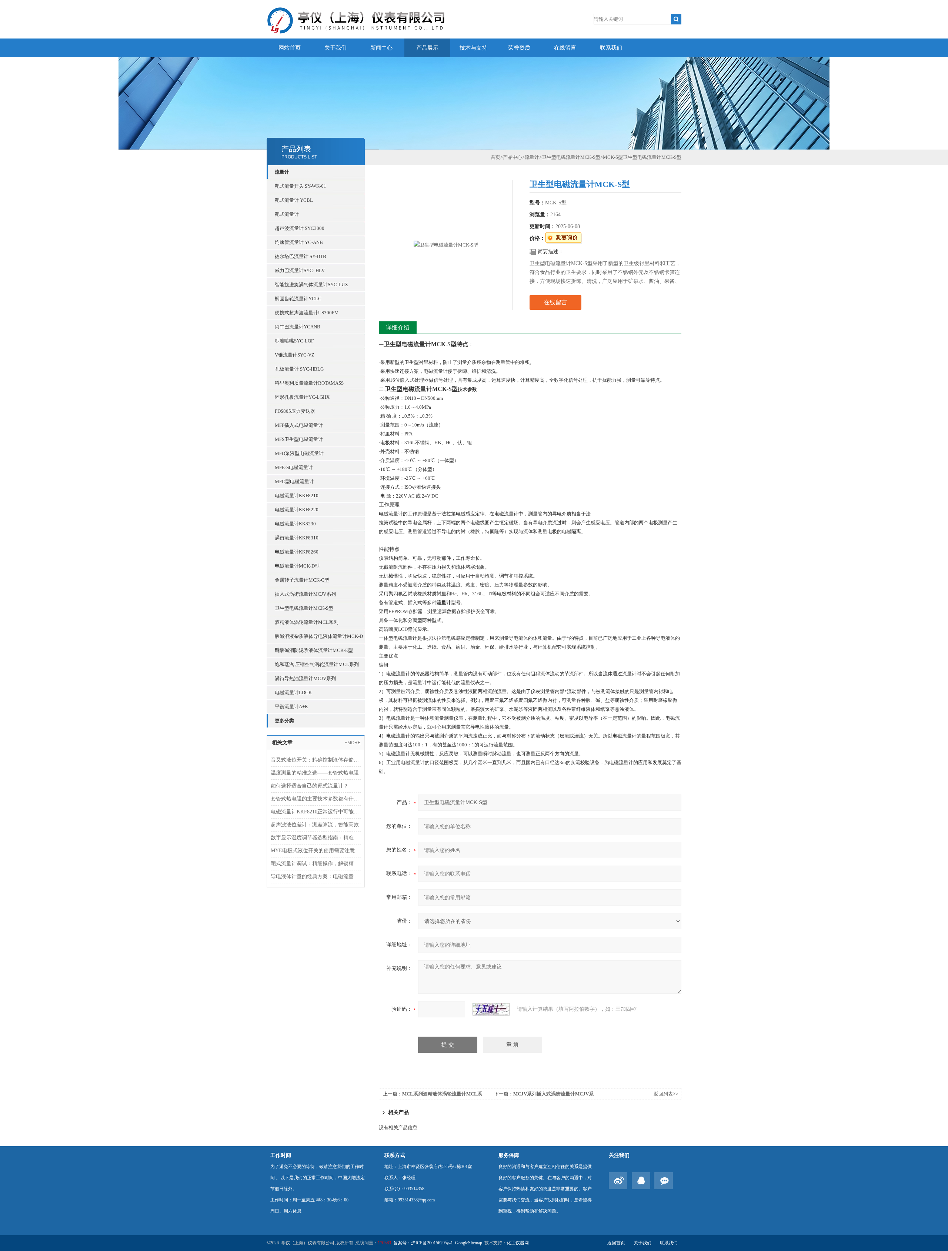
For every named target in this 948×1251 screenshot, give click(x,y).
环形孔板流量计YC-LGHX (302, 397)
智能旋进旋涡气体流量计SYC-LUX (311, 284)
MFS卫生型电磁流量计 (299, 439)
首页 (495, 157)
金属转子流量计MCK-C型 (302, 580)
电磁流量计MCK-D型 (297, 566)
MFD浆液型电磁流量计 (299, 453)
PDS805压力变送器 (295, 411)
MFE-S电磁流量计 (294, 467)
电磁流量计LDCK (293, 692)
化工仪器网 (518, 1242)
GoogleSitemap (468, 1242)
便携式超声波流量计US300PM (307, 312)
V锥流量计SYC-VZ (294, 355)
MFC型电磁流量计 (294, 481)
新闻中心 (381, 48)
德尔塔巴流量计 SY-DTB (300, 256)
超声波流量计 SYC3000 (299, 228)
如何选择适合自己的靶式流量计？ (309, 786)
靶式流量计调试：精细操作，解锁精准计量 (316, 863)
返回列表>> (666, 1094)
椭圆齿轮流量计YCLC (298, 298)
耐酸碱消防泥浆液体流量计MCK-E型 (314, 650)
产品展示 (427, 48)
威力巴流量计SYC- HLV (300, 270)
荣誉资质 (519, 48)
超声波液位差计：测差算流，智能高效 (315, 824)
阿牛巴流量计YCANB (297, 327)
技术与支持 (473, 48)
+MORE (353, 742)
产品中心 (512, 157)
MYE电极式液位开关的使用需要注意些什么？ (316, 850)
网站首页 (289, 48)
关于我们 (335, 48)
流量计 (282, 172)
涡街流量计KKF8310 (296, 538)
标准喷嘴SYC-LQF (294, 341)
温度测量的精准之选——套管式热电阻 (315, 773)
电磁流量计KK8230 (295, 523)
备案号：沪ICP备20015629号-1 (423, 1242)
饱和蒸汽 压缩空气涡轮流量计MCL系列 (317, 664)
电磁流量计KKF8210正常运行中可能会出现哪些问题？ (316, 812)
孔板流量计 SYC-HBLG (299, 369)
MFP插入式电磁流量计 (299, 425)
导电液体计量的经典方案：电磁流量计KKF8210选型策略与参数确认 (316, 876)
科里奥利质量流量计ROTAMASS (309, 383)
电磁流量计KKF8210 (296, 495)
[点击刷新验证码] (491, 1009)
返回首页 (616, 1242)
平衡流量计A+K (291, 706)
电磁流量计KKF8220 (296, 509)
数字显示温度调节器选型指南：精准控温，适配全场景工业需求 (316, 837)
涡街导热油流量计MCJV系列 (305, 678)
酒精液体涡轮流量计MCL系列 (306, 622)
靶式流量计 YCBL (294, 200)
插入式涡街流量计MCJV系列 (305, 594)
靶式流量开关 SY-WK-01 (300, 186)
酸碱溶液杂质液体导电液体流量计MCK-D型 (319, 638)
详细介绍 (398, 327)
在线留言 (565, 48)
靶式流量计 (287, 214)
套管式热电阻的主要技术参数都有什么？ (316, 799)
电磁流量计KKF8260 (296, 552)
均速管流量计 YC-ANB (299, 242)
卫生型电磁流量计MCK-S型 (304, 608)
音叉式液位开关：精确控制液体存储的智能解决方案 (316, 760)
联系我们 (611, 48)
